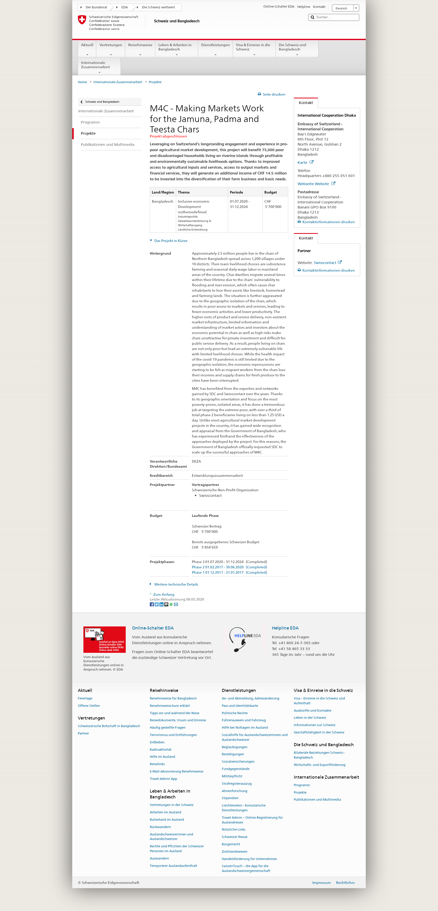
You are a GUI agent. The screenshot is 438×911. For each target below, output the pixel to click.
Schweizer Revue (234, 837)
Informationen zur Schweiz (315, 725)
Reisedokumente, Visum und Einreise (178, 720)
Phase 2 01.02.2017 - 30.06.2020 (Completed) (229, 567)
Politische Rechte (235, 713)
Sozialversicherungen (238, 762)
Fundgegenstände (235, 769)
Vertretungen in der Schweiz (172, 805)
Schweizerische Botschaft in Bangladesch (109, 726)
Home (82, 82)
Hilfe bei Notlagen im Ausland (245, 727)
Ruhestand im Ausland (167, 819)
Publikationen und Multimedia (317, 800)
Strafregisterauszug (237, 783)
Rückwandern (160, 827)
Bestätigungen (233, 754)
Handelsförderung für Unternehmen (249, 859)
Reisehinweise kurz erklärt (170, 706)
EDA (124, 7)
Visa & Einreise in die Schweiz (253, 47)
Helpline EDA (285, 627)
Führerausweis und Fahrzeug (244, 720)
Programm (302, 785)
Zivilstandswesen (234, 851)
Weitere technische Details (176, 584)
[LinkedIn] (161, 604)
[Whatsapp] (171, 604)
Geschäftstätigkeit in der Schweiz (319, 732)
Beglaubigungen (234, 747)
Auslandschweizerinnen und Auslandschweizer (171, 836)
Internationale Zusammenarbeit (95, 65)
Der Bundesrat (96, 7)
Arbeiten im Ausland (165, 812)
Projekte (300, 792)
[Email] (176, 604)
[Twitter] (157, 604)
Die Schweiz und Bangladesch (292, 47)
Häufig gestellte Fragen (168, 727)
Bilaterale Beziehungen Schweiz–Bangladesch (319, 755)
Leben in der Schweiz (310, 718)
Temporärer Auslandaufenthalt (173, 866)
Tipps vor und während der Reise (174, 713)
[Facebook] (152, 604)
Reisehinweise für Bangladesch (173, 698)
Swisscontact (325, 262)
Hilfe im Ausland (162, 757)
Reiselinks (157, 764)
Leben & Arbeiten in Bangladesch (175, 47)
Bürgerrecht (231, 844)
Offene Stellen (89, 706)
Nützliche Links (233, 830)
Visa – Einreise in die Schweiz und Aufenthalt (319, 700)
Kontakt (303, 102)
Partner (83, 733)
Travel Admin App (163, 779)
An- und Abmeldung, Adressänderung (250, 698)
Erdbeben (157, 742)
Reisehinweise (140, 45)
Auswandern (159, 858)
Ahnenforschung (234, 791)
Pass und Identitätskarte (240, 706)
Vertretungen (111, 45)
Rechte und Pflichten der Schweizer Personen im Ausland (177, 848)
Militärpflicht (232, 776)
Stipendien (230, 798)
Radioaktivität (160, 749)
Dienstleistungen (215, 45)
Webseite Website (314, 183)
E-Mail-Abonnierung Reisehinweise (176, 771)
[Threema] (166, 604)
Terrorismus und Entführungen (173, 735)
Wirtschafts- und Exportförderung (319, 765)
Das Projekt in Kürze (171, 241)
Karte (303, 162)
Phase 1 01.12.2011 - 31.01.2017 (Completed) (229, 572)
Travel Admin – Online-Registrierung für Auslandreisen (252, 820)
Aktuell (87, 45)
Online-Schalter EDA (153, 627)
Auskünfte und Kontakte (312, 710)
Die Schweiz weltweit (158, 7)
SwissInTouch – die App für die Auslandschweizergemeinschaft (246, 868)
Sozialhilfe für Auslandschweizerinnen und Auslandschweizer (255, 737)
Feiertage (85, 698)
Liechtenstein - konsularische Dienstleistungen (244, 807)
